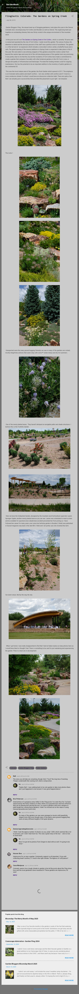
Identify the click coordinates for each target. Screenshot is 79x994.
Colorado (13, 768)
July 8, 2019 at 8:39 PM (30, 799)
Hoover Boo (17, 853)
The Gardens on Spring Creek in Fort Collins (36, 40)
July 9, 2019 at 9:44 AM (40, 829)
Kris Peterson (18, 799)
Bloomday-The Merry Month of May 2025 (21, 919)
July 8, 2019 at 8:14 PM (23, 776)
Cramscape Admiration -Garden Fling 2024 (22, 941)
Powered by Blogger (41, 989)
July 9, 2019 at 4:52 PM (27, 812)
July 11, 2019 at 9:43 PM (29, 853)
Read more (69, 935)
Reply (15, 795)
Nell (14, 776)
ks (20, 784)
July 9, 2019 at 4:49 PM (27, 784)
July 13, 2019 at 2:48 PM (31, 865)
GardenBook (12, 4)
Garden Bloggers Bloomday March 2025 (21, 964)
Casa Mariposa (18, 865)
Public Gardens (41, 768)
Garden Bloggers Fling (26, 768)
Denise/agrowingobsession (23, 829)
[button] (72, 16)
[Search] (76, 5)
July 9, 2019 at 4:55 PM (27, 839)
